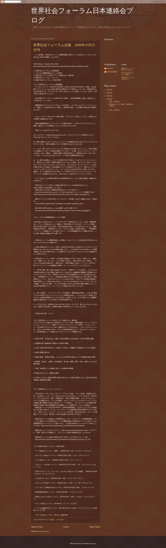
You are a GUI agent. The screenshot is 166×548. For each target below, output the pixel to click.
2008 (108, 93)
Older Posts (94, 527)
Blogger (93, 543)
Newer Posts (37, 527)
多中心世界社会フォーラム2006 (128, 74)
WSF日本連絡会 (112, 72)
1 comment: (60, 519)
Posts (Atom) (44, 531)
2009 (108, 90)
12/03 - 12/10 (113, 102)
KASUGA (110, 68)
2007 (108, 96)
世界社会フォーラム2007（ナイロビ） (128, 69)
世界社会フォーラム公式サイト (128, 78)
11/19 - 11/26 (113, 110)
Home (66, 527)
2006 (108, 99)
